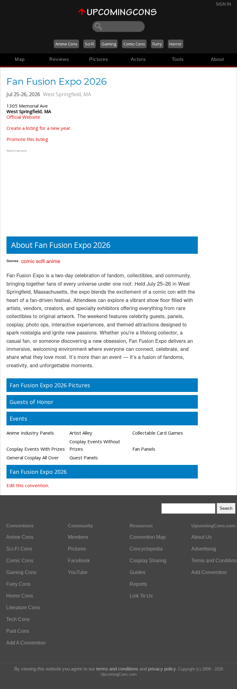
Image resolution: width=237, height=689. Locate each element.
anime (53, 261)
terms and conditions (117, 668)
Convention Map (148, 537)
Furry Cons (18, 584)
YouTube (78, 572)
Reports (138, 584)
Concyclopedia (146, 548)
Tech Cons (18, 619)
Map (20, 59)
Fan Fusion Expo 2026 (38, 471)
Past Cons (17, 631)
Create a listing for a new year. (38, 128)
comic (28, 261)
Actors (138, 59)
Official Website (23, 117)
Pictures (98, 59)
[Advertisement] (45, 192)
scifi (40, 261)
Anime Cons (66, 44)
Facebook (79, 560)
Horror (175, 44)
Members (78, 537)
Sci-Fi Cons (19, 548)
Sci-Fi (89, 44)
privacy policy (162, 668)
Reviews (59, 59)
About (217, 59)
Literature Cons (23, 607)
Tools (178, 59)
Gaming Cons (21, 572)
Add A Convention (26, 642)
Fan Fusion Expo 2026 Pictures (50, 385)
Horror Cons (19, 595)
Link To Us (141, 595)
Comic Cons (134, 44)
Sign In (223, 4)
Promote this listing (27, 139)
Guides (137, 572)
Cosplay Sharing (148, 560)
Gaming (109, 44)
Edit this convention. (27, 485)
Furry (157, 44)
